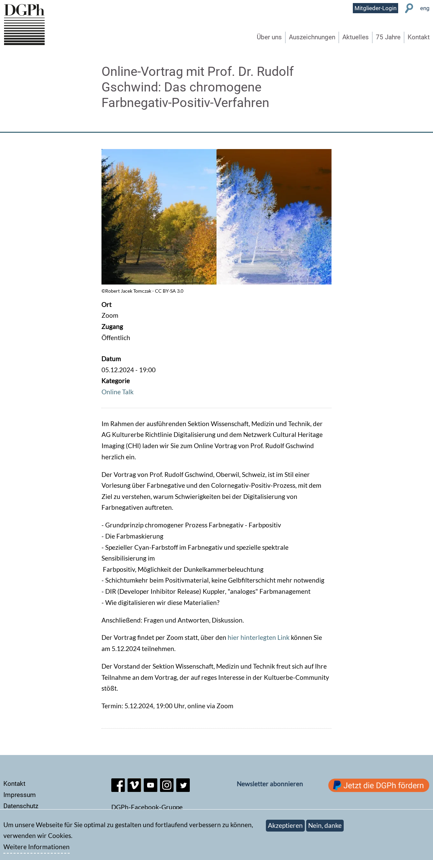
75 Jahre (388, 37)
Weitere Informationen (36, 847)
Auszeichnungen (312, 37)
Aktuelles (355, 37)
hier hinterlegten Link (259, 637)
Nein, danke (325, 825)
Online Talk (117, 392)
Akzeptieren (285, 825)
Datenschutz (20, 806)
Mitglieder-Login (375, 8)
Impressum (19, 795)
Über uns (269, 37)
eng (425, 8)
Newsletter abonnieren (270, 784)
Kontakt (419, 37)
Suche (409, 8)
